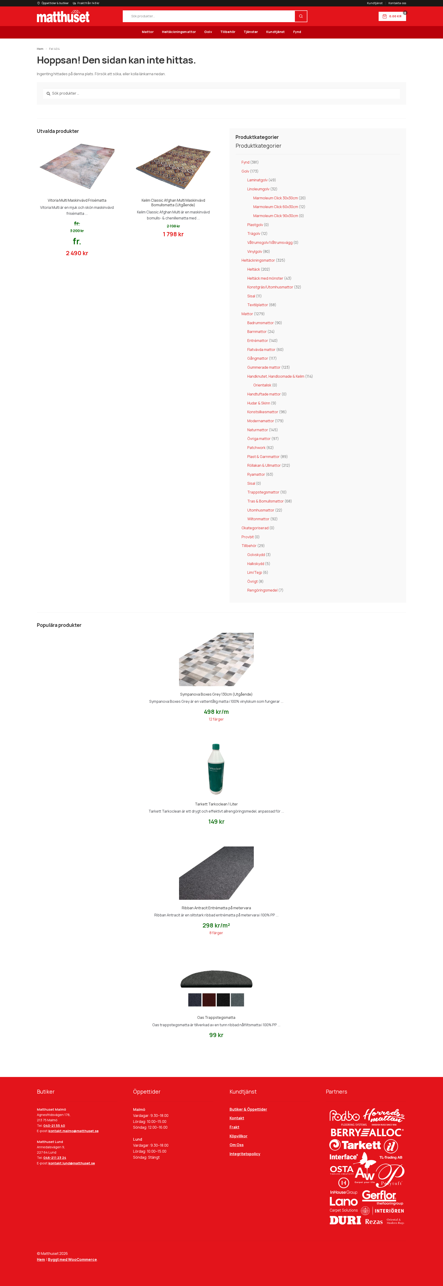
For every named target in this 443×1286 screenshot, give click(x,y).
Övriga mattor (259, 438)
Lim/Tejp (254, 572)
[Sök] (301, 16)
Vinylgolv (254, 251)
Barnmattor (257, 331)
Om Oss (237, 1144)
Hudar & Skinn (258, 403)
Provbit (248, 536)
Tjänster (251, 32)
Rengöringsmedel (262, 590)
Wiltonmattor (258, 518)
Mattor (148, 32)
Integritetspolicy (245, 1153)
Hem (40, 49)
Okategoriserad (255, 527)
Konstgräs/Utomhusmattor (270, 287)
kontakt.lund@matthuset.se (71, 1163)
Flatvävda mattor (261, 349)
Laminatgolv (257, 179)
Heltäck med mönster (265, 278)
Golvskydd (256, 554)
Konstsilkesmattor (262, 411)
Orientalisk (262, 385)
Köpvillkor (239, 1136)
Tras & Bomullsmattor (265, 501)
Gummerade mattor (264, 367)
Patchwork (256, 447)
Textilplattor (257, 304)
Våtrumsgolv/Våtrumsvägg (270, 242)
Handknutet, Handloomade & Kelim (275, 376)
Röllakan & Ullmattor (264, 465)
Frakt (234, 1127)
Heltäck (253, 269)
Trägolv (253, 233)
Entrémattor (257, 340)
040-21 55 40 (54, 1125)
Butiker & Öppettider (248, 1109)
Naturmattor (257, 429)
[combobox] (209, 16)
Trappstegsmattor (263, 492)
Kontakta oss (397, 3)
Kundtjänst (375, 3)
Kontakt (237, 1118)
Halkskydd (255, 563)
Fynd (297, 32)
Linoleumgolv (258, 188)
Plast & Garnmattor (263, 456)
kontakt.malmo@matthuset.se (73, 1131)
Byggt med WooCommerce (72, 1259)
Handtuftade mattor (264, 394)
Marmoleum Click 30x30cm (275, 197)
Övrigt (252, 581)
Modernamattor (260, 420)
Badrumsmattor (260, 322)
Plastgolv (255, 224)
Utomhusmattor (260, 510)
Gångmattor (257, 358)
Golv (208, 32)
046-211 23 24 (54, 1157)
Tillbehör (227, 32)
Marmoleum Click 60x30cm (275, 206)
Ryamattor (256, 474)
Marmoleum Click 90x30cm (275, 215)
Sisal (251, 296)
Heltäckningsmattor (179, 32)
